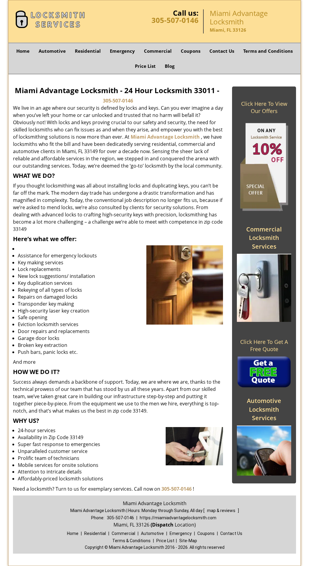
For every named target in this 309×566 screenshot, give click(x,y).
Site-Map (188, 540)
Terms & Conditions (131, 540)
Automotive (52, 51)
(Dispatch (163, 524)
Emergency (122, 51)
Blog (169, 66)
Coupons (190, 51)
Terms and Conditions (268, 51)
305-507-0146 (175, 20)
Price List (145, 66)
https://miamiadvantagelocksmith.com (178, 517)
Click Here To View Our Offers (264, 107)
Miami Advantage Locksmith (165, 137)
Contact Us (221, 51)
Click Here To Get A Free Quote (264, 345)
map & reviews (221, 510)
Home (23, 51)
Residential (88, 51)
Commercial (158, 51)
